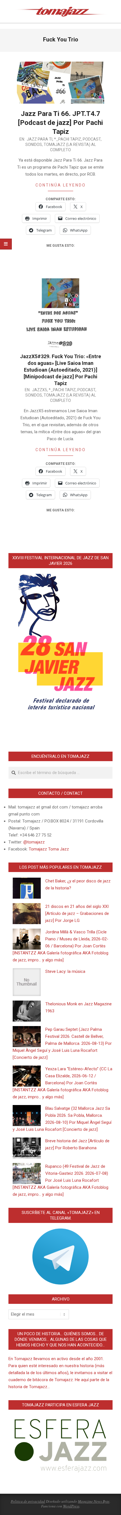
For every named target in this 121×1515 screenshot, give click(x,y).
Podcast (92, 139)
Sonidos (33, 144)
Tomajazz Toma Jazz (49, 849)
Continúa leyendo (60, 185)
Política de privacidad (28, 1501)
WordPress (71, 1506)
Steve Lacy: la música (65, 971)
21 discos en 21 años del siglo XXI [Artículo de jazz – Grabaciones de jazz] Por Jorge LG (77, 913)
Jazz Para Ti (39, 139)
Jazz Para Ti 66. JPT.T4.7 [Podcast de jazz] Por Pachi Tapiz (60, 123)
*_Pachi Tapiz (67, 139)
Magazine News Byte (93, 1501)
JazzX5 (39, 390)
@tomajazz (34, 842)
